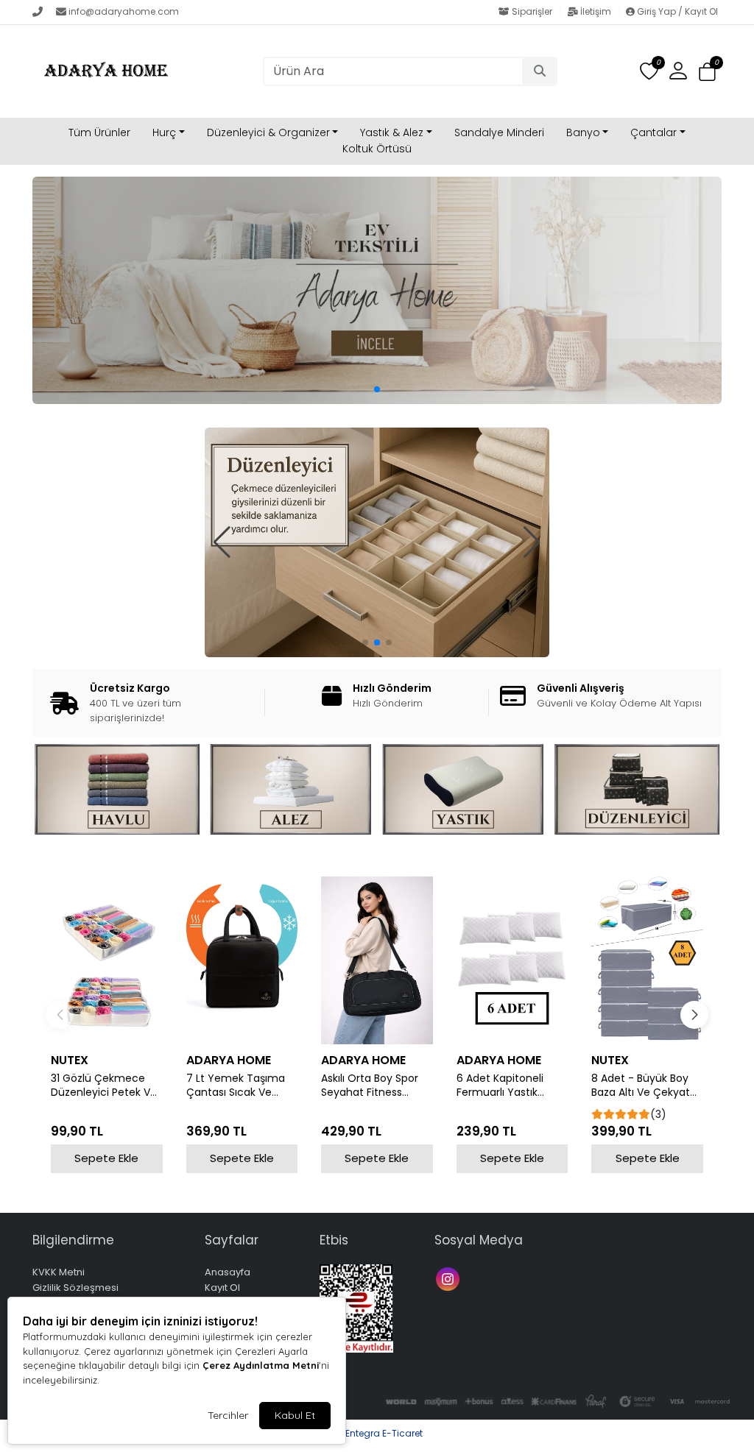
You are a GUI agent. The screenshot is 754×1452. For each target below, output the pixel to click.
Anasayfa (227, 1272)
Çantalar (653, 132)
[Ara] (539, 71)
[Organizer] (377, 542)
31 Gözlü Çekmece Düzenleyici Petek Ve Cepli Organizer (104, 1085)
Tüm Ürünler (99, 132)
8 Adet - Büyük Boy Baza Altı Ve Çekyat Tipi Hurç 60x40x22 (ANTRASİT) (640, 1085)
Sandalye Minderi (499, 132)
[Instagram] (449, 1278)
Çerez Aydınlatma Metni (260, 1365)
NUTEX (69, 1060)
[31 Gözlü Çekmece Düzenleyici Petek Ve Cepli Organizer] (107, 960)
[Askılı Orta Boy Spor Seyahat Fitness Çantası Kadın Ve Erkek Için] (377, 960)
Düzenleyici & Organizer (268, 132)
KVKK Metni (58, 1272)
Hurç (164, 132)
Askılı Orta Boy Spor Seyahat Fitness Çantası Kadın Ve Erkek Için (369, 1085)
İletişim (595, 11)
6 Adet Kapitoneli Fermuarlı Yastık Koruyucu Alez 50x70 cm (510, 1085)
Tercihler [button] (228, 1415)
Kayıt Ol (222, 1288)
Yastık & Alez (391, 132)
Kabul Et (295, 1415)
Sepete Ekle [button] (106, 1158)
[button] (707, 72)
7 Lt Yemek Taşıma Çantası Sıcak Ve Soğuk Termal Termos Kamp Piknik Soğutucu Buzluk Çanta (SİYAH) (237, 1085)
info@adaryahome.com (123, 11)
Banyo (583, 132)
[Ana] (377, 290)
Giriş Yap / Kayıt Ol (676, 11)
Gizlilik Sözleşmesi (75, 1288)
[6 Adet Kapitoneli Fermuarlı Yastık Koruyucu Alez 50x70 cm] (512, 960)
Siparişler (532, 11)
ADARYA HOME (228, 1060)
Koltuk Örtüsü (377, 148)
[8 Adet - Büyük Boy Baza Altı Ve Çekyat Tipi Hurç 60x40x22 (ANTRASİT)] (647, 960)
